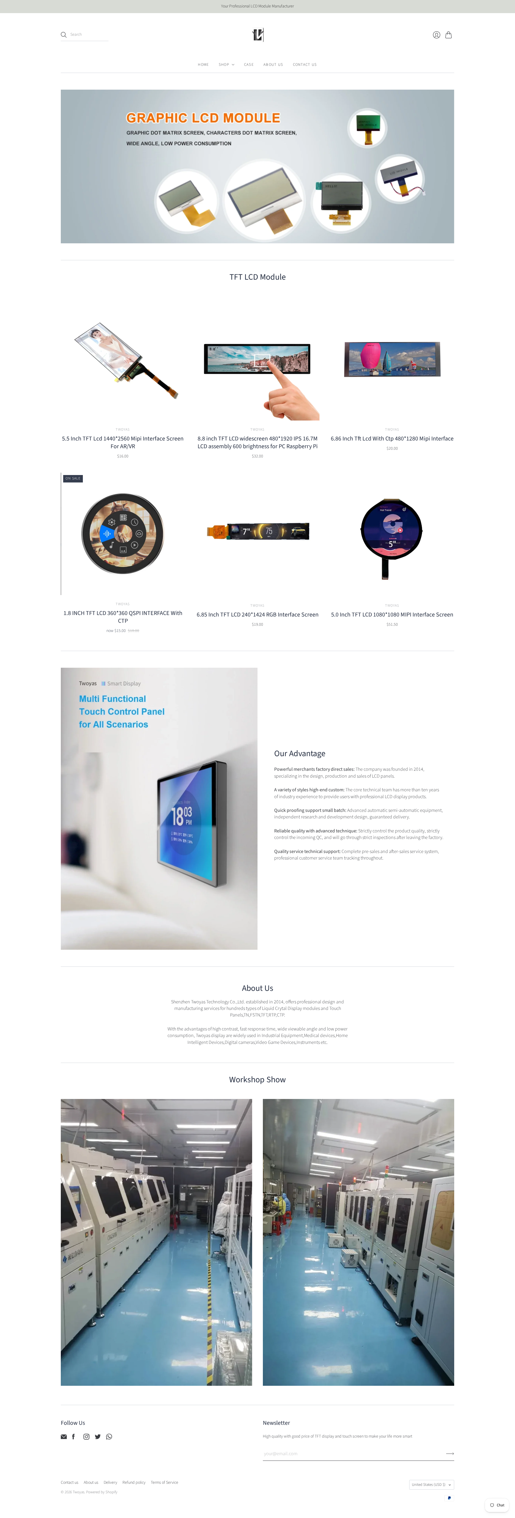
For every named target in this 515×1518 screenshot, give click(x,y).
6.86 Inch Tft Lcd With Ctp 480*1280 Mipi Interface (392, 439)
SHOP (224, 64)
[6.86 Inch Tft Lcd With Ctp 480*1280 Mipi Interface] (392, 359)
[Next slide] (447, 166)
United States (429, 1484)
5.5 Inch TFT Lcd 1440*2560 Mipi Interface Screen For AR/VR (123, 443)
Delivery (110, 1483)
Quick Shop (122, 411)
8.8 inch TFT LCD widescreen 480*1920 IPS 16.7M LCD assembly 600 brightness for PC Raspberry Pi (258, 443)
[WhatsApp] (109, 1438)
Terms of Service (164, 1483)
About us (91, 1483)
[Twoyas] (257, 34)
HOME (203, 64)
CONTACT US (305, 64)
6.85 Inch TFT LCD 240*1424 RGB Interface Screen (258, 615)
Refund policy (133, 1483)
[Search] (64, 35)
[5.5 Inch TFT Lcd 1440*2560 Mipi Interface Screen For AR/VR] (123, 359)
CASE (249, 64)
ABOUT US (273, 64)
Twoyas (123, 429)
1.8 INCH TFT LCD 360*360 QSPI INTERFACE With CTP (122, 617)
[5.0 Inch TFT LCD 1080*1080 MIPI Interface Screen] (392, 535)
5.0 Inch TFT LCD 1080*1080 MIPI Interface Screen (392, 615)
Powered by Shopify (101, 1492)
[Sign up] (450, 1454)
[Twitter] (98, 1438)
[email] (64, 1438)
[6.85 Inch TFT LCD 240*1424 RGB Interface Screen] (257, 535)
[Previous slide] (67, 166)
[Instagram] (86, 1438)
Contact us (69, 1483)
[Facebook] (73, 1438)
